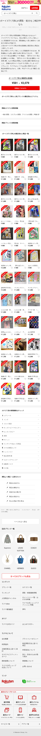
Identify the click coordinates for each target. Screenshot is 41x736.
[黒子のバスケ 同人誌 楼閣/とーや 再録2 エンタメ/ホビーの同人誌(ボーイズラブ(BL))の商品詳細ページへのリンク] (7, 145)
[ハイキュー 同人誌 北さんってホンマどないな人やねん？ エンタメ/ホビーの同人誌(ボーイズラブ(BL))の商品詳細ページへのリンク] (7, 233)
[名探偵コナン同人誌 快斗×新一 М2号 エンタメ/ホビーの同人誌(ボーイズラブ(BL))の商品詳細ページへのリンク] (34, 389)
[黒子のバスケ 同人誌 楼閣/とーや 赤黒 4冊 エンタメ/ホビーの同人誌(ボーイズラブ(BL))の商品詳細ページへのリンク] (34, 145)
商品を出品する (14, 483)
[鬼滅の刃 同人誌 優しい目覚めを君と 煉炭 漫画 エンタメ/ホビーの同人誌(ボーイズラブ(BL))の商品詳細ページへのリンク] (7, 366)
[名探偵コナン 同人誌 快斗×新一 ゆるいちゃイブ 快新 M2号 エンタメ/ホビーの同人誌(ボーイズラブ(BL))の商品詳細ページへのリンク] (34, 233)
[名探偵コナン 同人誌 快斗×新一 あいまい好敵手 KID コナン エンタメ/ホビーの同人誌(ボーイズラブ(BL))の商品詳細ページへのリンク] (7, 256)
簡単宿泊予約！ (34, 703)
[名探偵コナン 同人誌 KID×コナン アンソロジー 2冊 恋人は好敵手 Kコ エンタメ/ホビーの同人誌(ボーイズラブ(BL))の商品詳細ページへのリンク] (7, 344)
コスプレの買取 (15, 114)
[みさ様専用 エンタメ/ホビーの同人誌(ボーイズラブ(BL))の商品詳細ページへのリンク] (34, 322)
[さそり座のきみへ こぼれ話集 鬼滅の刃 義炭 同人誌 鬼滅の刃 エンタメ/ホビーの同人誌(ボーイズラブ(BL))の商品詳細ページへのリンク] (20, 366)
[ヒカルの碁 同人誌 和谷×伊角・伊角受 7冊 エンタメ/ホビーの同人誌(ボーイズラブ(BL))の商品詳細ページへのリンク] (7, 300)
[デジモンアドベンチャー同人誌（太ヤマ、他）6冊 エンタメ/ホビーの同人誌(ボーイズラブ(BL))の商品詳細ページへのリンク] (20, 278)
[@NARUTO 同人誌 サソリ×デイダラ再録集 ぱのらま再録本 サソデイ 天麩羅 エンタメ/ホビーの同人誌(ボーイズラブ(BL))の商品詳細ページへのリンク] (7, 278)
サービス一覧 (5, 724)
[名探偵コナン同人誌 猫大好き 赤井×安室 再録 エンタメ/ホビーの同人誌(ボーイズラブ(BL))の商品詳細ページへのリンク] (20, 344)
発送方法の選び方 (15, 492)
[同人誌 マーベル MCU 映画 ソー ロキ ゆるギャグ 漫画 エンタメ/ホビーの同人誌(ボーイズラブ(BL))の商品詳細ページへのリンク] (20, 233)
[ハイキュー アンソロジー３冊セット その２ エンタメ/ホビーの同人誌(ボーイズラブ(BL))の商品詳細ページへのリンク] (20, 322)
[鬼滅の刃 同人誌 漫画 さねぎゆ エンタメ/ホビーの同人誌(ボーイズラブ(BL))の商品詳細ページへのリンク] (7, 167)
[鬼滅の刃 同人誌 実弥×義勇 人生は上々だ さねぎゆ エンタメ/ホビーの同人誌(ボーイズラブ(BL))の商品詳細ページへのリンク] (34, 366)
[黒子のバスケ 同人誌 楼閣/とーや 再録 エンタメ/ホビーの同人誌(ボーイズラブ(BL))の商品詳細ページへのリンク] (20, 145)
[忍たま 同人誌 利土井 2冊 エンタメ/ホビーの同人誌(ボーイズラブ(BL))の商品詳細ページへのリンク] (34, 189)
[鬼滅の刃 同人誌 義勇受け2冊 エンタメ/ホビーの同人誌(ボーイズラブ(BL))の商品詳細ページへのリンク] (20, 389)
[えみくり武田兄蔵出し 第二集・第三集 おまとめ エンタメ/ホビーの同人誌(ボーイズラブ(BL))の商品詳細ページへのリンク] (34, 256)
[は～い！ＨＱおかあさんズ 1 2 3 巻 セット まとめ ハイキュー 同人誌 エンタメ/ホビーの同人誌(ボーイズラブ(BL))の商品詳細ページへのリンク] (7, 211)
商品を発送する (14, 496)
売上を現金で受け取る (16, 501)
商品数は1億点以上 (7, 703)
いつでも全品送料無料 (20, 703)
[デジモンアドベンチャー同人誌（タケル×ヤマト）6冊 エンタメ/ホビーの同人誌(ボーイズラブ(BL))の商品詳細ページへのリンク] (34, 278)
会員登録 (34, 8)
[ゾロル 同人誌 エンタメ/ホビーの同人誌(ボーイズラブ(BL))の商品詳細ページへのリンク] (20, 211)
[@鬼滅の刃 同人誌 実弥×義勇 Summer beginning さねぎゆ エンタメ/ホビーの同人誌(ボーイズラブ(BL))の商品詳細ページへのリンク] (7, 389)
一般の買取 (5, 114)
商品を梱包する (14, 487)
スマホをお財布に (20, 716)
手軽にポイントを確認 (34, 716)
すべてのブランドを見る (20, 576)
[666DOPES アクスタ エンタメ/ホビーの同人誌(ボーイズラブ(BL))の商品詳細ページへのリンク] (34, 344)
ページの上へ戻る (20, 521)
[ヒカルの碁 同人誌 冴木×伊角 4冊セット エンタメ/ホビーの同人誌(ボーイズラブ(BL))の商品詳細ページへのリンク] (20, 300)
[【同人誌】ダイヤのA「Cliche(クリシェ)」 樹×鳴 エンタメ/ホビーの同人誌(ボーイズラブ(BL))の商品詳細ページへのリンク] (20, 256)
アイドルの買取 (27, 114)
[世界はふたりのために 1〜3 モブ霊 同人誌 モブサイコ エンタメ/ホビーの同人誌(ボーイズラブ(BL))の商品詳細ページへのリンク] (7, 322)
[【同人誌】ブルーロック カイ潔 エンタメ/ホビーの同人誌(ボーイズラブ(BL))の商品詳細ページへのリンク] (34, 211)
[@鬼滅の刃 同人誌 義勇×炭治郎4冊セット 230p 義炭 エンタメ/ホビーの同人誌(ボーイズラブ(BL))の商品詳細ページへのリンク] (34, 167)
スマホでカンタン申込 (6, 716)
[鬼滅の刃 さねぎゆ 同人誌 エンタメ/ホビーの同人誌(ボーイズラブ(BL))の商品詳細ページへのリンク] (20, 167)
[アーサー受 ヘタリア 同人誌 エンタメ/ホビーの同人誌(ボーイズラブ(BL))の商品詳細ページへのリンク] (34, 300)
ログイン (24, 8)
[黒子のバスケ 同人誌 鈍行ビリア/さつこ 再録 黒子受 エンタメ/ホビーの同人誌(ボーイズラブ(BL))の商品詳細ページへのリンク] (7, 189)
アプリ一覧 (25, 724)
